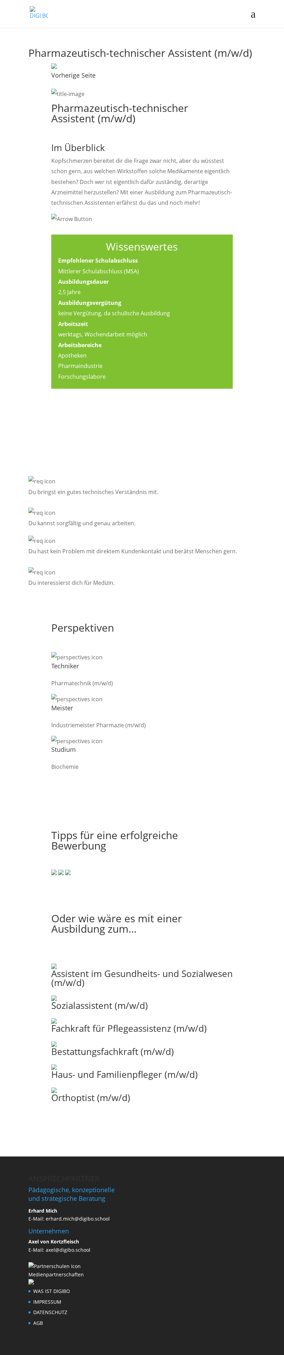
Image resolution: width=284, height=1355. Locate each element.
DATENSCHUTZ (50, 1312)
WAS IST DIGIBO (51, 1291)
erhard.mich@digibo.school (78, 1218)
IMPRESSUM (47, 1302)
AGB (38, 1323)
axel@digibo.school (68, 1250)
